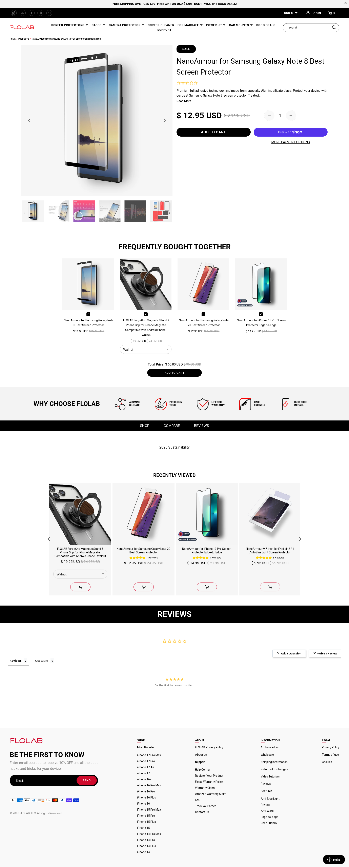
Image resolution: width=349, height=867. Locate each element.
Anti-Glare (267, 810)
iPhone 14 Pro (146, 840)
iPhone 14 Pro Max (149, 833)
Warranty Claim (205, 787)
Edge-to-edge (269, 817)
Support (164, 29)
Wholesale (267, 754)
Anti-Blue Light (270, 798)
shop (144, 425)
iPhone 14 (143, 852)
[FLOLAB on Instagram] (40, 13)
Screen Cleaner (161, 25)
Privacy (265, 804)
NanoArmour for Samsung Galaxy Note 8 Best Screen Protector (66, 39)
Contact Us (202, 812)
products (23, 39)
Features (266, 791)
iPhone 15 (143, 827)
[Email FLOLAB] (49, 13)
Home (13, 39)
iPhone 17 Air (145, 767)
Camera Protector (125, 25)
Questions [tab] (41, 661)
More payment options (290, 142)
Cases (97, 25)
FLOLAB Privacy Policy (209, 747)
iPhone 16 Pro (146, 791)
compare (172, 425)
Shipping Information (274, 762)
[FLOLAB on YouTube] (23, 13)
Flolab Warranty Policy (209, 781)
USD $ (288, 13)
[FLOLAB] (22, 27)
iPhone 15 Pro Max (149, 809)
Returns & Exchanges (274, 769)
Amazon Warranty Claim (210, 793)
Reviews (266, 783)
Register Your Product (209, 775)
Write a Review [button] (327, 653)
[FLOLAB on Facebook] (31, 13)
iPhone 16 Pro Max (149, 785)
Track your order (205, 806)
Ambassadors (270, 747)
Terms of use (330, 754)
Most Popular (145, 747)
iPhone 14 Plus (146, 846)
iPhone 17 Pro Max (149, 755)
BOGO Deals (265, 25)
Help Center (202, 769)
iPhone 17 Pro (146, 761)
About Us (201, 754)
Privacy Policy (330, 747)
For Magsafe (189, 25)
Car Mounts (239, 25)
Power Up (214, 25)
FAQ (197, 800)
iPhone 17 (143, 773)
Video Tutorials (270, 776)
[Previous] (29, 120)
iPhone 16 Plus (146, 797)
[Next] (164, 120)
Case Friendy (269, 823)
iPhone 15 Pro (146, 815)
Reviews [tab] (16, 661)
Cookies (327, 762)
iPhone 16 (143, 803)
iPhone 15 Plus (146, 821)
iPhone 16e (144, 779)
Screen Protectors (68, 25)
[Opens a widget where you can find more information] (334, 860)
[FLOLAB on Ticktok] (14, 13)
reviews (201, 425)
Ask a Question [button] (291, 653)
